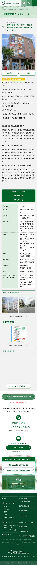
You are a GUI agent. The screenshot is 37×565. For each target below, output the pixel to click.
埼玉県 (5, 512)
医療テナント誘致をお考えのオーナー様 (10, 526)
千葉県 (5, 515)
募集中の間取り (24, 196)
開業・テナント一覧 (8, 503)
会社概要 (5, 556)
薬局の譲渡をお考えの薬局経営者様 (20, 471)
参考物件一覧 (23, 515)
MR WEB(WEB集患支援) (27, 536)
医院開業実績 (23, 511)
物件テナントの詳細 (23, 192)
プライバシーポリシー (14, 542)
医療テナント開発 (7, 522)
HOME (4, 498)
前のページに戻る (18, 386)
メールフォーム (22, 448)
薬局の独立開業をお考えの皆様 (21, 465)
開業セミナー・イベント (27, 522)
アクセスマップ (24, 200)
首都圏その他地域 (8, 517)
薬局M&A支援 (23, 531)
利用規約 (24, 542)
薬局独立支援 (23, 527)
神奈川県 (6, 509)
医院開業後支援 (24, 506)
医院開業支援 (23, 498)
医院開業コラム (7, 534)
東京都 (5, 506)
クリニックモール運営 (10, 530)
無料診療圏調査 (25, 501)
